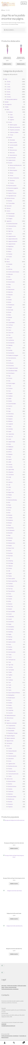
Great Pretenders (12, 403)
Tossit (9, 677)
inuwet (9, 431)
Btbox (9, 315)
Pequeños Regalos (11, 735)
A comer (10, 122)
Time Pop (10, 667)
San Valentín (9, 743)
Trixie (9, 682)
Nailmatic (10, 538)
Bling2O (10, 307)
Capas (11, 114)
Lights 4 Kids (11, 469)
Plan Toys (10, 588)
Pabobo (10, 576)
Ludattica (10, 482)
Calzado (10, 748)
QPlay (9, 601)
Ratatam (10, 604)
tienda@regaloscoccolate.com (8, 1025)
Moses (9, 525)
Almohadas (12, 140)
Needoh (10, 545)
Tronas (11, 134)
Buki (9, 320)
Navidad (6, 102)
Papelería (10, 806)
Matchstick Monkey (12, 500)
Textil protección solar (13, 773)
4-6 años (8, 91)
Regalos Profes (10, 740)
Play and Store (11, 591)
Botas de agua (11, 213)
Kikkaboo (10, 454)
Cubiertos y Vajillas (14, 132)
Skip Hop (10, 636)
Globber (10, 401)
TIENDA (6, 107)
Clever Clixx (10, 332)
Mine (9, 512)
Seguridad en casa (12, 195)
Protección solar (12, 771)
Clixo (9, 335)
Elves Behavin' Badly (12, 370)
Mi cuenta (4, 1043)
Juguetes (12, 119)
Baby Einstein (11, 289)
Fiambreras (10, 791)
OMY (9, 571)
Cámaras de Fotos (12, 226)
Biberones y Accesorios (15, 127)
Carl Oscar (10, 325)
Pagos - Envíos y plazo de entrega (8, 987)
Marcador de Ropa (12, 796)
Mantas (11, 147)
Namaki (10, 540)
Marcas (8, 261)
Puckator (10, 596)
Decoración (9, 206)
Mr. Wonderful (11, 530)
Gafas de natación (12, 756)
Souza (9, 644)
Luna (9, 489)
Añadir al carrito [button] (7, 64)
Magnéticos (10, 246)
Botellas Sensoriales (12, 223)
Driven (9, 360)
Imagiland (10, 424)
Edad (6, 79)
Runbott (10, 609)
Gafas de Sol (11, 758)
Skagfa (9, 634)
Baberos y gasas (13, 124)
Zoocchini (10, 713)
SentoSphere (11, 626)
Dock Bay (10, 350)
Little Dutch (11, 474)
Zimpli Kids (10, 710)
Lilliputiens (10, 472)
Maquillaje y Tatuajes (12, 733)
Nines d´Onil (11, 548)
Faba (9, 380)
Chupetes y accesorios (15, 129)
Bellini (9, 302)
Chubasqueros (11, 216)
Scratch (10, 614)
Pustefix (10, 598)
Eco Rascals (10, 363)
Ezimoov (10, 378)
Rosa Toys (10, 606)
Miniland (10, 515)
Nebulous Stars (11, 543)
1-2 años (8, 86)
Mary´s (9, 497)
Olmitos (10, 568)
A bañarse (10, 112)
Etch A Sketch (11, 373)
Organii (10, 573)
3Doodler (10, 264)
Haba (9, 408)
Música (9, 251)
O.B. (9, 558)
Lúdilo (9, 487)
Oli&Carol (10, 566)
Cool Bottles (11, 340)
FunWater (10, 396)
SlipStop (10, 639)
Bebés (8, 109)
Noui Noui (10, 553)
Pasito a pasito (11, 578)
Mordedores (10, 190)
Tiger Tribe (10, 664)
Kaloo (9, 444)
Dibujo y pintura (11, 728)
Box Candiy (10, 309)
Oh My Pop (10, 560)
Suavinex (10, 647)
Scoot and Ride (11, 611)
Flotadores (10, 753)
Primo (9, 593)
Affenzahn (10, 274)
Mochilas (10, 801)
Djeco (9, 347)
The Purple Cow (11, 659)
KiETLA (9, 451)
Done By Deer (11, 353)
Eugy (9, 375)
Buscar (14, 1043)
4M (9, 266)
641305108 (3, 1024)
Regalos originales (11, 738)
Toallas (10, 776)
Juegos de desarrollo (12, 238)
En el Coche (12, 167)
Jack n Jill (10, 436)
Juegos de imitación (12, 241)
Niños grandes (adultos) (12, 99)
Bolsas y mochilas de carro (16, 165)
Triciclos (12, 183)
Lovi (9, 479)
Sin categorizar (8, 104)
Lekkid (9, 462)
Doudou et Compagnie (13, 355)
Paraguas (10, 218)
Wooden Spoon (11, 697)
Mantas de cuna (13, 150)
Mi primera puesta (12, 185)
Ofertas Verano (10, 718)
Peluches (10, 254)
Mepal (9, 505)
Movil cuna (12, 152)
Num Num (10, 555)
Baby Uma (10, 292)
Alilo (9, 276)
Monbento (10, 520)
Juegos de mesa (11, 243)
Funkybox (10, 393)
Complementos (11, 725)
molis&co (10, 517)
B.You (9, 287)
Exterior (10, 228)
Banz (9, 297)
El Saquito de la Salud (13, 368)
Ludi (9, 484)
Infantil (10, 233)
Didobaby (10, 345)
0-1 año (8, 84)
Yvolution (10, 707)
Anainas (10, 279)
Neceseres (10, 804)
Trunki (9, 685)
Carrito (21, 1042)
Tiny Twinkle (11, 669)
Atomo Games (11, 282)
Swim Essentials (11, 652)
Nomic (9, 550)
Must (9, 535)
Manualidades (11, 730)
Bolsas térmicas (11, 781)
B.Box (9, 284)
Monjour (10, 522)
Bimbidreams (11, 304)
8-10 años (9, 96)
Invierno (8, 211)
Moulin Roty (11, 527)
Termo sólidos (11, 203)
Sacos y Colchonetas (14, 178)
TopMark (10, 675)
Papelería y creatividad (11, 723)
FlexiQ (9, 385)
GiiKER (9, 398)
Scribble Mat (11, 616)
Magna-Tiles (11, 492)
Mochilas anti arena (12, 766)
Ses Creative (11, 629)
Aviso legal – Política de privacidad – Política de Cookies (13, 985)
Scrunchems (11, 621)
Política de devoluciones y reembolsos (9, 989)
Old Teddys (10, 563)
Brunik (9, 312)
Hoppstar (10, 418)
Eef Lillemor (11, 365)
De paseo (10, 162)
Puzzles (10, 256)
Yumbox (10, 705)
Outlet (8, 720)
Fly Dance (10, 388)
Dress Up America (12, 358)
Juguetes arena (11, 763)
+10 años (8, 81)
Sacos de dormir (13, 155)
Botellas (10, 200)
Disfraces (9, 208)
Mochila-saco (11, 799)
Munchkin (10, 533)
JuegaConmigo (11, 441)
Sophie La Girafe (11, 642)
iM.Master (10, 421)
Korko (9, 457)
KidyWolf (10, 449)
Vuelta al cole (10, 778)
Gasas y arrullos (13, 142)
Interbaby (10, 429)
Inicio (4, 10)
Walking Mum (11, 695)
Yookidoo (10, 702)
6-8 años (8, 94)
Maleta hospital (13, 170)
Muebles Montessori (11, 715)
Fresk (9, 391)
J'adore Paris (11, 434)
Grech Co (10, 406)
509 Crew (10, 269)
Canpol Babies (11, 322)
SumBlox (10, 649)
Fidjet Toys (10, 231)
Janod (9, 439)
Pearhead (10, 583)
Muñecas (10, 249)
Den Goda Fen (11, 342)
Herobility (10, 416)
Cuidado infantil (11, 160)
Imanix (9, 426)
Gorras (9, 761)
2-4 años (8, 89)
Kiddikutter (10, 446)
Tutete (9, 690)
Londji (9, 477)
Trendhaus (10, 680)
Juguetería (9, 221)
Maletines (10, 794)
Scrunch (10, 619)
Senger (9, 624)
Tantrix (9, 657)
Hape (9, 411)
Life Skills (10, 467)
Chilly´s (10, 327)
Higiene (11, 117)
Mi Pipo (10, 507)
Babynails (10, 294)
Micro (9, 510)
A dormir (10, 137)
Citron (9, 330)
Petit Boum (10, 586)
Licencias (10, 464)
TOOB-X (10, 672)
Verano (8, 745)
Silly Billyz (10, 631)
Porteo (11, 175)
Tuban (9, 687)
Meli (9, 502)
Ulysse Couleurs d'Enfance (14, 692)
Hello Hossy (11, 413)
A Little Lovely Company (13, 271)
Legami (10, 459)
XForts (9, 700)
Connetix (10, 337)
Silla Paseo (12, 180)
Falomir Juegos (11, 383)
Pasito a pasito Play (12, 581)
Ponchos (10, 768)
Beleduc (10, 299)
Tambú (9, 654)
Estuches (10, 789)
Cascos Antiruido (12, 157)
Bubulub (10, 317)
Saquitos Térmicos (12, 193)
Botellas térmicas (11, 198)
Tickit (9, 662)
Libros (8, 259)
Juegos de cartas (12, 236)
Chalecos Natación (12, 751)
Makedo (10, 494)
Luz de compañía (13, 145)
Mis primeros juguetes (13, 188)
